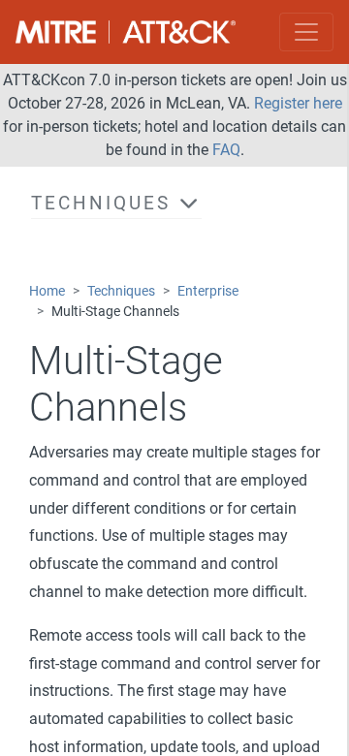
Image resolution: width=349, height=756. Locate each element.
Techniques (121, 291)
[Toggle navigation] (306, 32)
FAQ (226, 150)
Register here (298, 103)
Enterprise (207, 291)
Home (47, 291)
